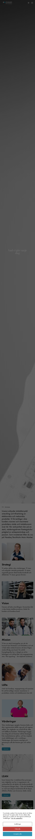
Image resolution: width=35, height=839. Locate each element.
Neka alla (17, 829)
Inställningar (17, 824)
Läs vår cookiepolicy (16, 818)
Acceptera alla (17, 834)
